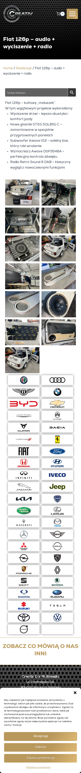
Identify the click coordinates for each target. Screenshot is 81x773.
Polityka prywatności (38, 767)
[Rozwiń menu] (72, 14)
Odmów (40, 747)
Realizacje (24, 68)
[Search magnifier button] (72, 92)
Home (8, 68)
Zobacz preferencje (40, 758)
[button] (75, 693)
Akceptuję (40, 736)
